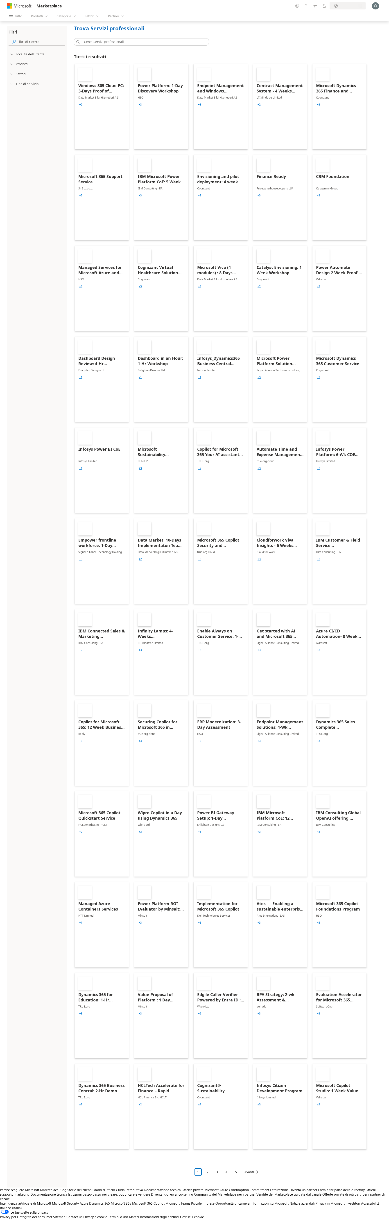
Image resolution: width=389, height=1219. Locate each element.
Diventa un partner (303, 1190)
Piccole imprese (203, 1203)
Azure (84, 1203)
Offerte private (193, 1190)
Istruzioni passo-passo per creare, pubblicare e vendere (109, 1194)
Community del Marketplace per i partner (225, 1194)
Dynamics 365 (99, 1203)
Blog (62, 1190)
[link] (102, 106)
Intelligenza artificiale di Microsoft (25, 1203)
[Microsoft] (19, 6)
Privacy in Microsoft (330, 1203)
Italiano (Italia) (11, 1208)
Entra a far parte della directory (341, 1190)
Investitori (353, 1203)
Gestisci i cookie (192, 1217)
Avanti (249, 1172)
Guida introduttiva (129, 1190)
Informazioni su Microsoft (270, 1203)
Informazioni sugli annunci (159, 1217)
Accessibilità (370, 1203)
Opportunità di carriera (232, 1203)
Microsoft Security (65, 1203)
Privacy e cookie (95, 1217)
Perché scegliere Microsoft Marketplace (29, 1190)
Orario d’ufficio (104, 1190)
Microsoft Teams (177, 1203)
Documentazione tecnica (162, 1190)
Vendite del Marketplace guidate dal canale (288, 1194)
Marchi (134, 1217)
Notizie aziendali (302, 1203)
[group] (80, 104)
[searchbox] (41, 41)
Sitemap (59, 1217)
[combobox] (142, 41)
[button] (77, 42)
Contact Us (74, 1217)
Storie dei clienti (79, 1190)
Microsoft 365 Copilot (148, 1203)
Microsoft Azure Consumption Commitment (237, 1190)
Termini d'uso (118, 1217)
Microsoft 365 (121, 1203)
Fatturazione (279, 1190)
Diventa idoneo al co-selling (172, 1194)
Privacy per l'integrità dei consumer (26, 1217)
